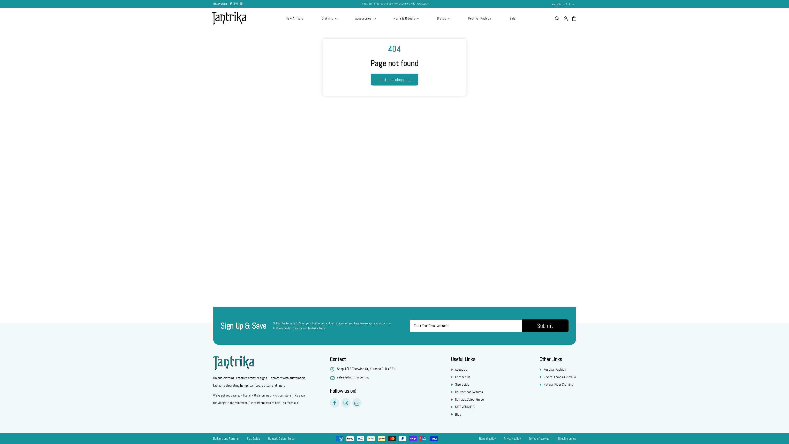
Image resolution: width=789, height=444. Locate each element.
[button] (329, 18)
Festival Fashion (555, 369)
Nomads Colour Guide (469, 399)
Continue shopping (394, 79)
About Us (461, 369)
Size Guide (462, 384)
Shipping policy (566, 438)
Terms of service (539, 438)
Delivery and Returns (469, 392)
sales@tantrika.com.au (353, 377)
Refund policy (487, 438)
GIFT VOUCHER (464, 407)
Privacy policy (512, 438)
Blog (458, 414)
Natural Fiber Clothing (558, 384)
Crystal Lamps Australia (560, 377)
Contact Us (462, 377)
